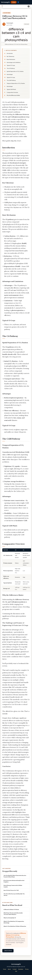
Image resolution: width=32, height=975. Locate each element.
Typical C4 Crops (11, 77)
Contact (14, 969)
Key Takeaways (10, 56)
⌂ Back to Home (8, 950)
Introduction (10, 53)
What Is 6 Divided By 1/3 (10, 918)
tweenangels (5, 2)
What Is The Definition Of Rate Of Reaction (15, 926)
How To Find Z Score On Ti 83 (11, 890)
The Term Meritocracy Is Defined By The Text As (14, 894)
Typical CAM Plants (11, 89)
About (9, 969)
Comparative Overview (12, 92)
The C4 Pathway (11, 68)
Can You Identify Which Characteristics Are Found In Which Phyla (15, 876)
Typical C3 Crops (11, 65)
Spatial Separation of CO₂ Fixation (15, 71)
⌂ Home (13, 2)
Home (4, 969)
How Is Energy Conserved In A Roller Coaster (13, 886)
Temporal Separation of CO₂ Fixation (16, 83)
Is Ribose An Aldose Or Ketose (11, 909)
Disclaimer (20, 969)
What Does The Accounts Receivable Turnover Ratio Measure (13, 913)
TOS (16, 971)
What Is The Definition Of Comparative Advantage (14, 922)
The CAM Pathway (11, 80)
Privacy (27, 969)
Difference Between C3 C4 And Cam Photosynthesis (16, 935)
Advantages (10, 74)
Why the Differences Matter (13, 95)
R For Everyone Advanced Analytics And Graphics (14, 881)
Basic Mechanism (11, 59)
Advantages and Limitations (13, 62)
